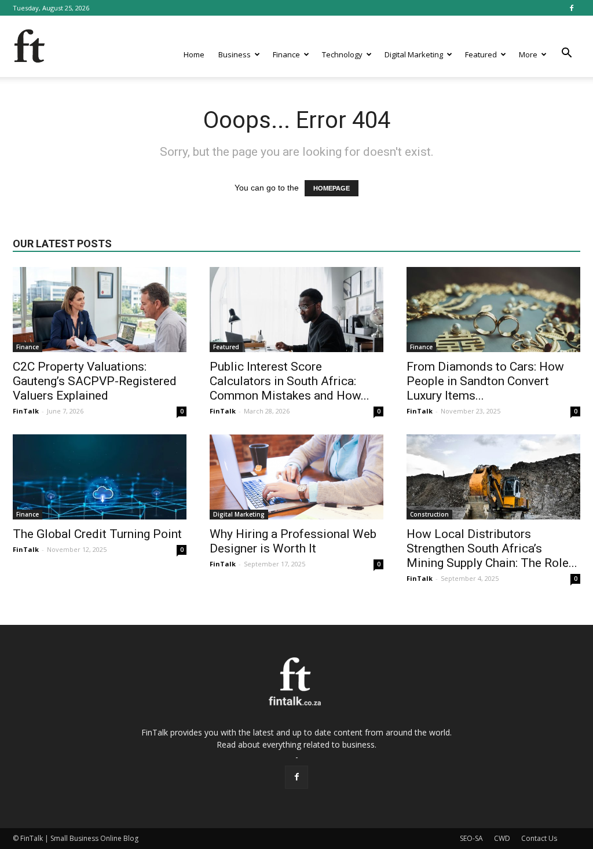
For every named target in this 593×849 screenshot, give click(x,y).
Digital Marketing (414, 54)
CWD (502, 838)
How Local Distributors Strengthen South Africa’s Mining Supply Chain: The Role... (492, 548)
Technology (342, 54)
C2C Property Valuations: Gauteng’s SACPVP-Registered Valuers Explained (95, 381)
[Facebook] (571, 8)
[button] (566, 53)
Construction (429, 514)
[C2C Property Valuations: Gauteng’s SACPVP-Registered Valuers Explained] (99, 309)
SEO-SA (471, 838)
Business (234, 54)
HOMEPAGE (331, 188)
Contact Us (539, 838)
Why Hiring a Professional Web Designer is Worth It (293, 541)
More (528, 54)
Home (194, 54)
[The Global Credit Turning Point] (99, 476)
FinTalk (26, 411)
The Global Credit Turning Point (97, 534)
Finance (286, 54)
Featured (481, 54)
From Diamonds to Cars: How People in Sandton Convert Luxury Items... (485, 381)
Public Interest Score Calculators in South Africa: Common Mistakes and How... (289, 381)
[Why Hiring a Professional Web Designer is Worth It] (296, 476)
